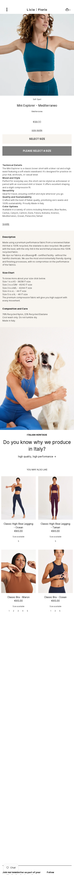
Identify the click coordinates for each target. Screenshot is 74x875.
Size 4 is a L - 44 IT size (14, 291)
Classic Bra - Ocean (55, 597)
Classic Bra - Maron (18, 597)
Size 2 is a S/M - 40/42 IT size (17, 284)
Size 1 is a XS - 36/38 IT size (16, 281)
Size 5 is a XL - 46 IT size (15, 294)
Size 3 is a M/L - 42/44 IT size (17, 288)
